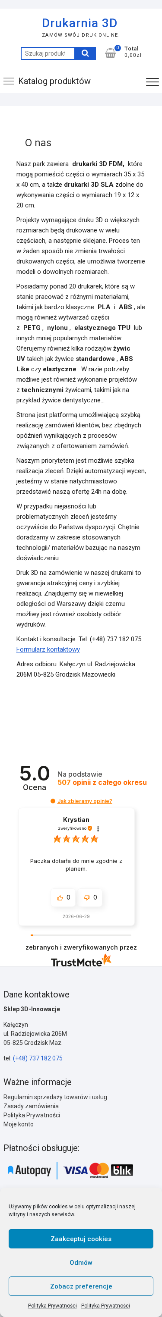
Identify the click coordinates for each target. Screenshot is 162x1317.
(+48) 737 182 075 (38, 1058)
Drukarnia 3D (80, 23)
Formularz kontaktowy (48, 649)
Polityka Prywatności (52, 1306)
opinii (102, 782)
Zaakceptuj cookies (81, 1239)
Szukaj (85, 53)
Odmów (81, 1263)
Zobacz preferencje (81, 1286)
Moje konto (18, 1124)
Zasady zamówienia (31, 1106)
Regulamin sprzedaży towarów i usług (55, 1097)
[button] (53, 801)
